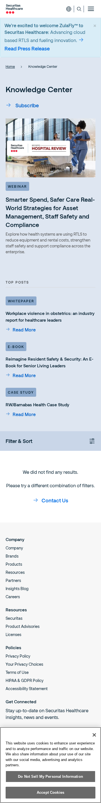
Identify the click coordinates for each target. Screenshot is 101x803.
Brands (12, 556)
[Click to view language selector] (68, 8)
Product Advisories (23, 626)
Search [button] (79, 9)
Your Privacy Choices (24, 664)
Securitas (14, 618)
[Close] (94, 735)
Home (10, 66)
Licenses (13, 634)
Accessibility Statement (27, 688)
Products (14, 564)
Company (14, 548)
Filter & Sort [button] (19, 441)
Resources (15, 572)
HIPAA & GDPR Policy (24, 680)
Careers (13, 596)
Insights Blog (17, 588)
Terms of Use (17, 672)
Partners (13, 580)
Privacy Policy (18, 656)
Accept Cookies (50, 792)
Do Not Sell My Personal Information (50, 776)
